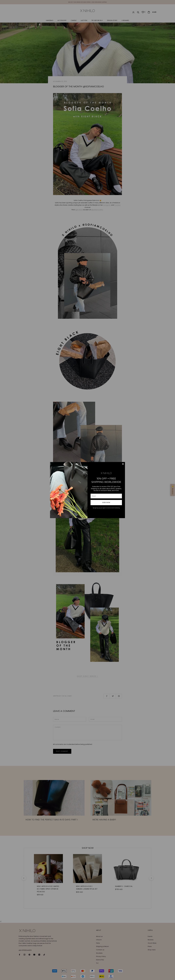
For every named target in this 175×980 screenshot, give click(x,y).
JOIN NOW (106, 502)
